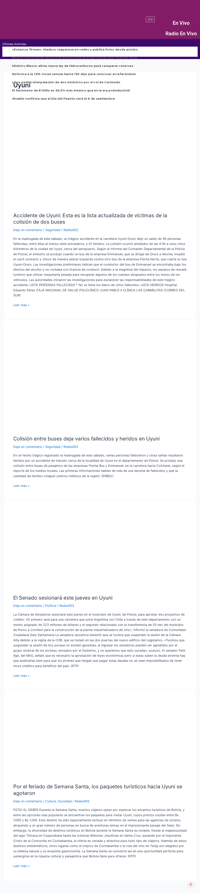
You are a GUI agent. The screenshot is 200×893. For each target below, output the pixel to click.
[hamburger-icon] (150, 19)
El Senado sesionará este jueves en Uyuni (62, 598)
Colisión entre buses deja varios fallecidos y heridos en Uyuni (86, 439)
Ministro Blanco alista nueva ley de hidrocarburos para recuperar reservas (72, 66)
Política (50, 606)
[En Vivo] (162, 23)
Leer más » (21, 304)
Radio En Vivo (181, 33)
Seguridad (52, 230)
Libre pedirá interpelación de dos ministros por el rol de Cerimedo (66, 82)
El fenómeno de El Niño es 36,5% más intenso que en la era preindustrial (71, 90)
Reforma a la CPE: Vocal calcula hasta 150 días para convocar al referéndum (74, 74)
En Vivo (181, 23)
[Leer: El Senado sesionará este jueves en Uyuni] (100, 549)
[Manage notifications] (191, 884)
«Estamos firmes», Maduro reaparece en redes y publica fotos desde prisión (75, 49)
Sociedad (65, 801)
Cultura (50, 801)
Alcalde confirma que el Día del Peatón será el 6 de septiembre (63, 98)
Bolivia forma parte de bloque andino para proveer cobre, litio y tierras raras (74, 57)
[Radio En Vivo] (162, 34)
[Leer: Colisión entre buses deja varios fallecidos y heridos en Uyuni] (100, 380)
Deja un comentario (27, 230)
